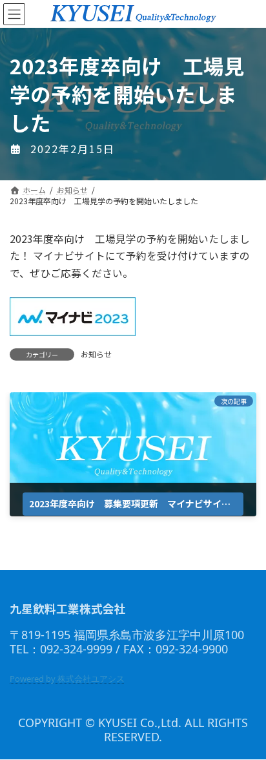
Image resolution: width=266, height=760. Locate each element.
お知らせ (96, 353)
